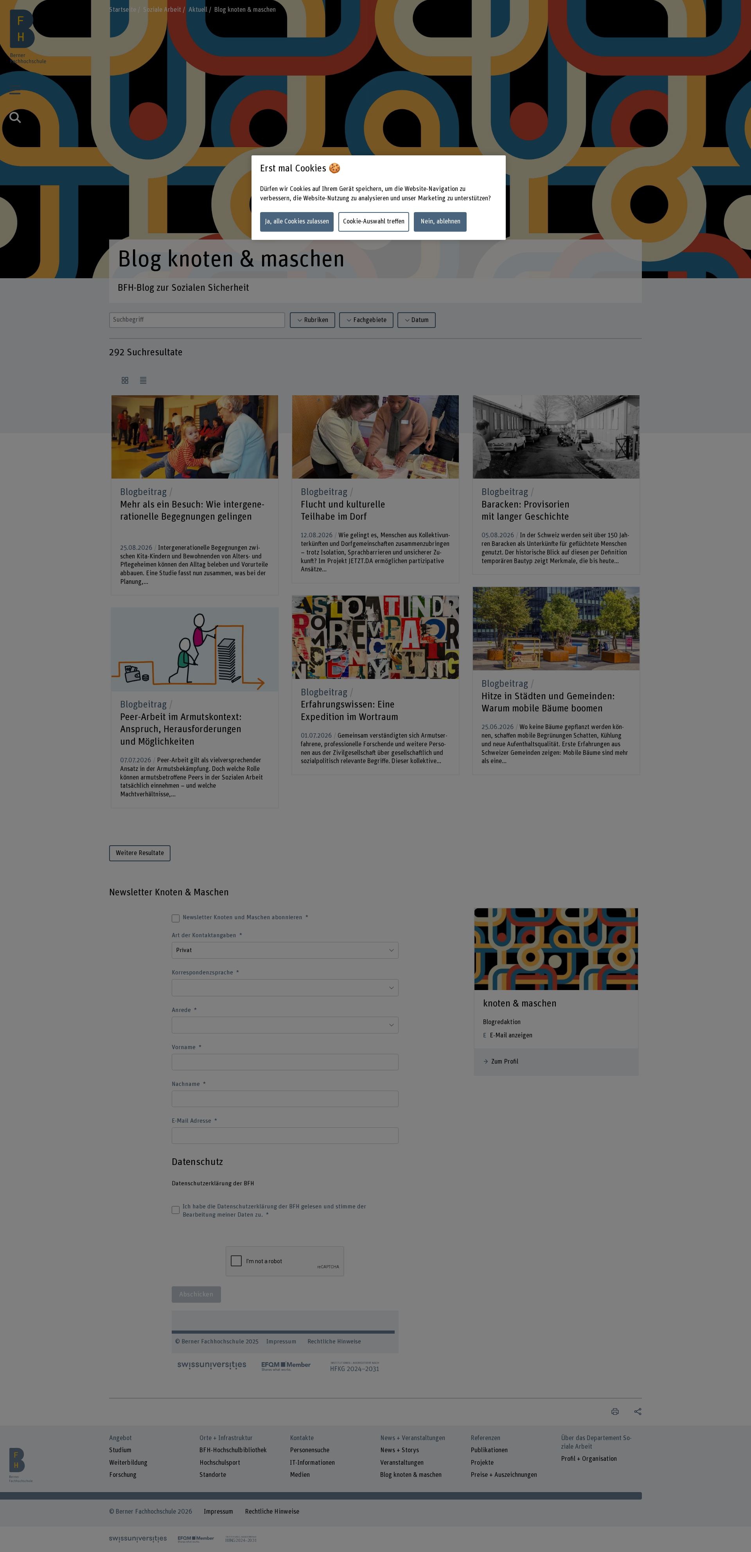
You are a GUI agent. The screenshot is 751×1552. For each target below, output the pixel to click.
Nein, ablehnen (440, 221)
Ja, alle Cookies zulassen (297, 221)
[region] (379, 197)
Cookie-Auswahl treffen (373, 221)
